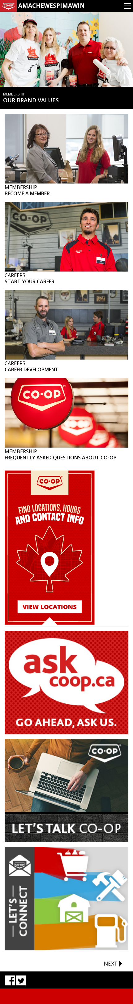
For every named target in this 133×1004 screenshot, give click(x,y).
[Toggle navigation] (127, 6)
